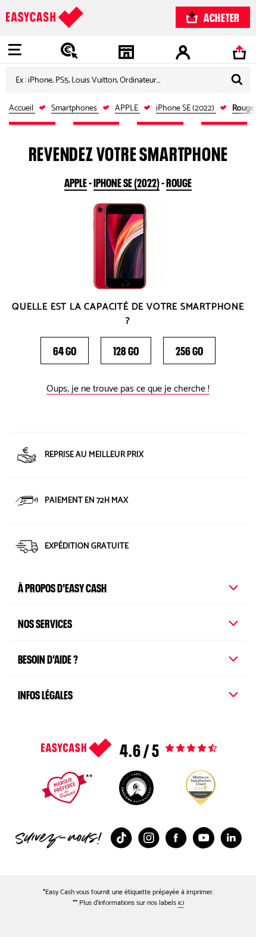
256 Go (189, 349)
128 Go (126, 349)
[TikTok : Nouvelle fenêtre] (121, 837)
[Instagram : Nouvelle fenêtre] (149, 837)
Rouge (179, 181)
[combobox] (128, 80)
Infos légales (45, 693)
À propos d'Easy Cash (62, 586)
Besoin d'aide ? (48, 658)
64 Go (64, 349)
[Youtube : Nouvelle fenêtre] (203, 837)
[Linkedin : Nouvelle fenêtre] (231, 837)
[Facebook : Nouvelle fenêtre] (176, 837)
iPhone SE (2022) (126, 181)
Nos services (45, 622)
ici (181, 902)
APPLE (75, 181)
